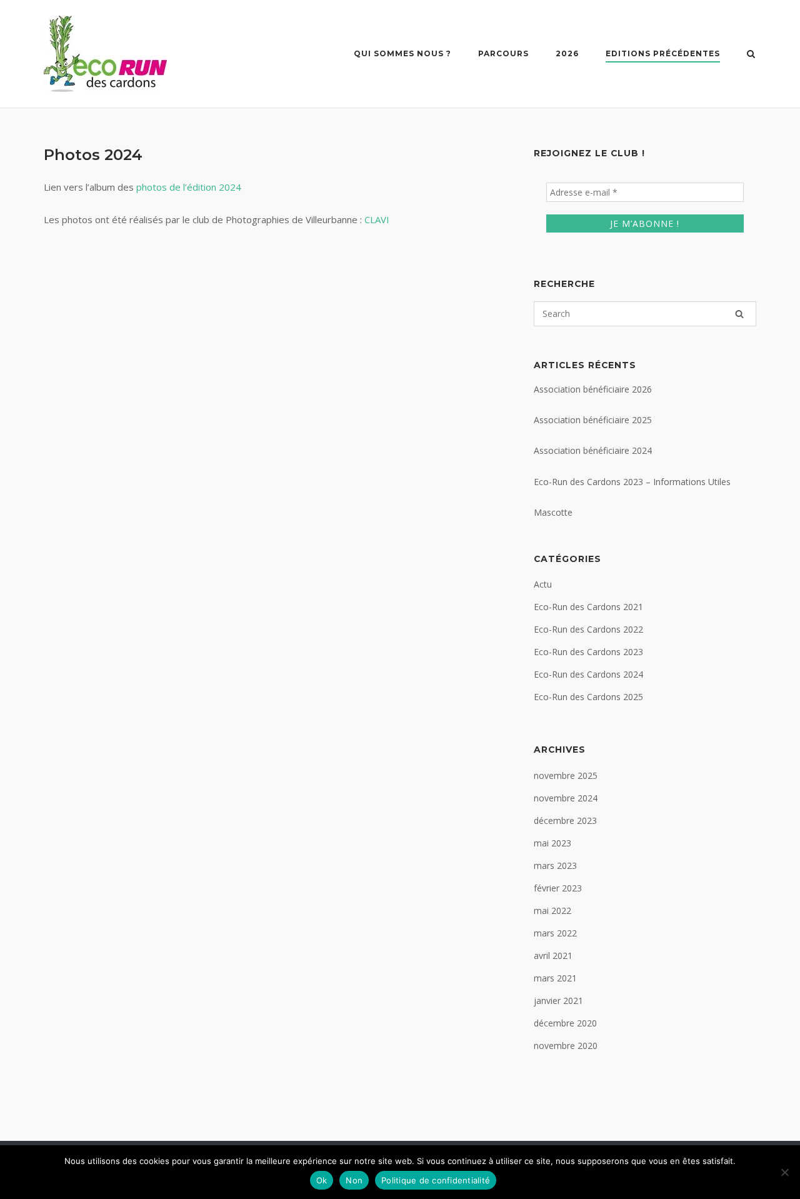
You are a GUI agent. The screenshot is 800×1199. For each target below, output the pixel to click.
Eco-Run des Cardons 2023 (588, 652)
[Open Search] (751, 55)
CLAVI (376, 219)
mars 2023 (555, 865)
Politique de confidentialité (435, 1180)
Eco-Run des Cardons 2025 (588, 697)
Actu (543, 584)
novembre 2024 (566, 798)
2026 (567, 53)
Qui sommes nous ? (402, 53)
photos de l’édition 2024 (188, 187)
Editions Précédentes (663, 53)
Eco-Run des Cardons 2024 (588, 674)
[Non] (784, 1172)
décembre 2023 (565, 820)
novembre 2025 (566, 775)
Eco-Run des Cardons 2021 (588, 607)
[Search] (739, 313)
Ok (322, 1180)
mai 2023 (552, 843)
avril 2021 (553, 955)
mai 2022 (552, 910)
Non (354, 1180)
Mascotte (553, 512)
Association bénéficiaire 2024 (593, 450)
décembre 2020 (565, 1023)
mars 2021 (555, 978)
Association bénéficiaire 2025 (593, 420)
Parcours (503, 53)
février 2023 (558, 888)
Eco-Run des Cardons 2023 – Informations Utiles (632, 482)
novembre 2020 (566, 1045)
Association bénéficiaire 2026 (593, 389)
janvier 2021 (558, 1000)
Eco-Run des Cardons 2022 (588, 629)
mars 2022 (555, 933)
